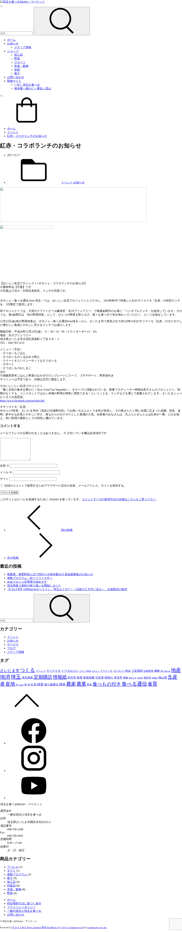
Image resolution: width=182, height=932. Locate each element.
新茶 (79, 677)
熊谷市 (147, 677)
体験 (157, 671)
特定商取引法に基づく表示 (24, 903)
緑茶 (40, 684)
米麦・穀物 (21, 66)
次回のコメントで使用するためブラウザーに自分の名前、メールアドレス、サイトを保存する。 (65, 485)
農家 (71, 684)
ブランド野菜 (85, 671)
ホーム (11, 39)
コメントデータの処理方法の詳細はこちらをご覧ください (119, 499)
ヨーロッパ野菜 (122, 670)
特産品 (155, 678)
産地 (10, 684)
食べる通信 (134, 684)
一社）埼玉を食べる (27, 84)
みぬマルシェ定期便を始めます (27, 581)
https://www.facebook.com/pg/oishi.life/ (22, 400)
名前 (4, 465)
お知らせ (12, 43)
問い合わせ (165, 671)
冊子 (17, 73)
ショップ (12, 51)
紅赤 (33, 684)
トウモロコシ (69, 671)
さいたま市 (9, 670)
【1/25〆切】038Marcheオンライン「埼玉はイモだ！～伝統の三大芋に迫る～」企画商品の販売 (67, 589)
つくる (27, 670)
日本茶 (99, 677)
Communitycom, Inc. (97, 927)
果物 (125, 677)
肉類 (17, 69)
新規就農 (89, 677)
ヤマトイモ (106, 670)
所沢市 (72, 677)
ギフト (11, 870)
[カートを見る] (26, 122)
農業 (81, 684)
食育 (152, 684)
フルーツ (20, 62)
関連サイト (14, 80)
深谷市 (140, 678)
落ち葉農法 (51, 684)
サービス (12, 644)
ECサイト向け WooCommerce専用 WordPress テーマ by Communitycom (47, 927)
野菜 (17, 58)
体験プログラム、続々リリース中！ (30, 578)
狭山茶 (163, 677)
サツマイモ (53, 671)
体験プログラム (17, 874)
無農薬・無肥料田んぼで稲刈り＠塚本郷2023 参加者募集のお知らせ (50, 574)
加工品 (18, 54)
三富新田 (137, 671)
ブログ (11, 648)
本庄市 (118, 677)
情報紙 (60, 677)
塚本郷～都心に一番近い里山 (32, 88)
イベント (12, 132)
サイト (4, 478)
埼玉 (16, 677)
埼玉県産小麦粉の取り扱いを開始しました (34, 585)
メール (6, 472)
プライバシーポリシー (21, 907)
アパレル (12, 866)
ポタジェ (95, 671)
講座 (62, 684)
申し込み (20, 685)
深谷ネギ (132, 678)
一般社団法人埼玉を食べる (24, 910)
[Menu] (1, 6)
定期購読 (43, 677)
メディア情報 (22, 47)
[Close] (1, 95)
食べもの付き (107, 684)
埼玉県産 (27, 677)
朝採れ (109, 677)
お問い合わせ (15, 77)
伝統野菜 (148, 670)
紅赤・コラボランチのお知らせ (27, 135)
